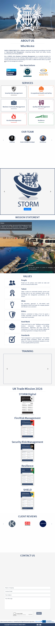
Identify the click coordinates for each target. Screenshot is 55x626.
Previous (3, 140)
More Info (38, 621)
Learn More (27, 209)
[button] (4, 19)
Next (51, 140)
